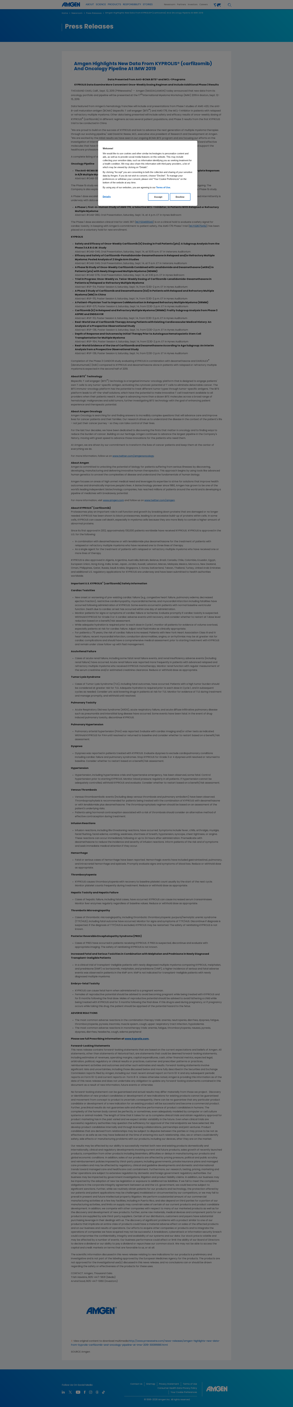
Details (107, 196)
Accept (158, 197)
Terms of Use (163, 187)
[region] (147, 173)
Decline (180, 197)
